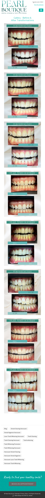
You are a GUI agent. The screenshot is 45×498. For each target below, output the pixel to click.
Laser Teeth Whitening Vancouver (14, 436)
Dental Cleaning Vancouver (19, 429)
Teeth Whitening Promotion (12, 444)
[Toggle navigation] (41, 10)
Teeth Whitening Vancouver (12, 448)
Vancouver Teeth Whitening (12, 463)
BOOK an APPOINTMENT (22, 484)
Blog (5, 429)
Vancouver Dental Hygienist (12, 456)
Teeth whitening (28, 440)
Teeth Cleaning (32, 436)
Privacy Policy (24, 493)
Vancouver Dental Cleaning (12, 452)
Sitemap (17, 493)
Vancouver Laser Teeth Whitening (14, 459)
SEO (25, 495)
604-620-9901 (38, 2)
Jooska (30, 495)
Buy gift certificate (38, 4)
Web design (17, 495)
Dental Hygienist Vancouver (12, 432)
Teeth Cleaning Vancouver (12, 440)
